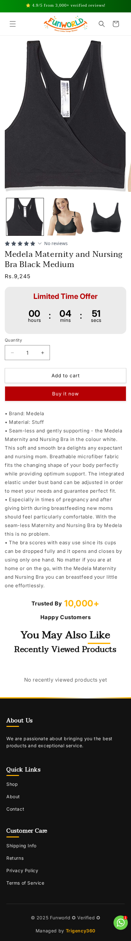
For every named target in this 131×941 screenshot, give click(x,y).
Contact (15, 809)
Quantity (13, 340)
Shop (12, 784)
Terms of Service (25, 883)
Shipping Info (21, 845)
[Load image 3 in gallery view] (105, 216)
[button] (13, 24)
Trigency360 (81, 930)
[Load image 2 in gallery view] (65, 216)
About (13, 796)
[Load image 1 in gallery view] (25, 216)
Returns (15, 858)
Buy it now (65, 394)
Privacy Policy (22, 870)
